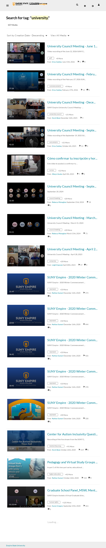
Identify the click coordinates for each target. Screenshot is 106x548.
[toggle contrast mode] (92, 6)
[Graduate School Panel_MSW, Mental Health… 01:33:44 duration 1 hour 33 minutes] (26, 497)
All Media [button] (58, 35)
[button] (8, 5)
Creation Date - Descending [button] (25, 35)
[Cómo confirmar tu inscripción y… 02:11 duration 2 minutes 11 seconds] (26, 165)
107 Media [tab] (12, 25)
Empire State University (15, 545)
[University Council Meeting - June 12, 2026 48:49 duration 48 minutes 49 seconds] (26, 53)
